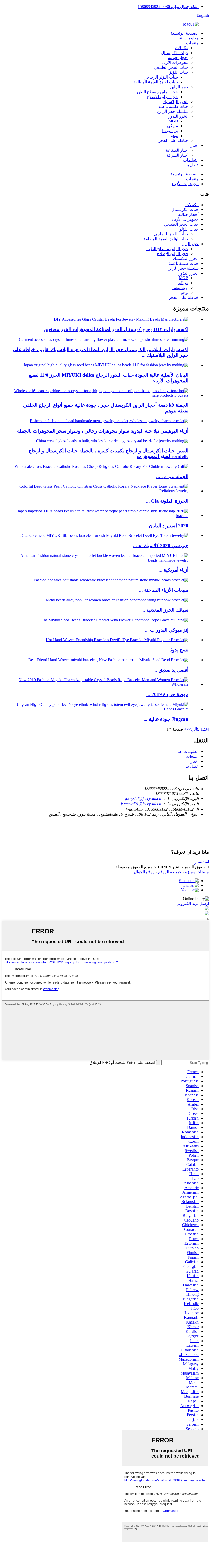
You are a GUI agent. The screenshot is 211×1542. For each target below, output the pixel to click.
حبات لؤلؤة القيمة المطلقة (155, 82)
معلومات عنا (188, 38)
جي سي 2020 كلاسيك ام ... (160, 545)
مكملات (181, 48)
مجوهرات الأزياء (174, 62)
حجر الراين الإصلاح (162, 97)
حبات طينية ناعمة (173, 106)
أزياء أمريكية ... (173, 570)
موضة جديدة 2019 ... (167, 694)
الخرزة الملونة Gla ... (167, 501)
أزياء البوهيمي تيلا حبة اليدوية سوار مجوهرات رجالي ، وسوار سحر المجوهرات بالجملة (102, 431)
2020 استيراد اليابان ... (166, 525)
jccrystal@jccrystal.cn (143, 798)
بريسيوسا (170, 131)
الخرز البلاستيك (175, 101)
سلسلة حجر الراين (172, 111)
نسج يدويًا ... (176, 650)
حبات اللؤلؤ (178, 72)
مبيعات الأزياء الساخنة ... (163, 590)
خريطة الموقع (170, 872)
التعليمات (191, 160)
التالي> (195, 729)
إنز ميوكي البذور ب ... (166, 630)
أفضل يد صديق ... (170, 670)
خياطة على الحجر (173, 140)
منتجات (192, 43)
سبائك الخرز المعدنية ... (164, 610)
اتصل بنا (192, 165)
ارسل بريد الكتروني (192, 903)
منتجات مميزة (197, 872)
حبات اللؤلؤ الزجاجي (161, 77)
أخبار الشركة (177, 155)
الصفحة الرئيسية (185, 33)
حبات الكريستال (174, 52)
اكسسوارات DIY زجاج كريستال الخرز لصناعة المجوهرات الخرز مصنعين (115, 329)
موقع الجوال (144, 872)
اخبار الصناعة (177, 150)
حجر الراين (179, 87)
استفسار (201, 862)
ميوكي (172, 126)
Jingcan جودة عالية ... (166, 719)
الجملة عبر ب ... (172, 476)
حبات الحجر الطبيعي (171, 67)
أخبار (194, 145)
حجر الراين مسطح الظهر (157, 92)
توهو (174, 135)
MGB (173, 121)
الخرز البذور (178, 116)
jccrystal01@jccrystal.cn (141, 804)
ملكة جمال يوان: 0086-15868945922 (168, 6)
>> (186, 729)
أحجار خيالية (178, 57)
